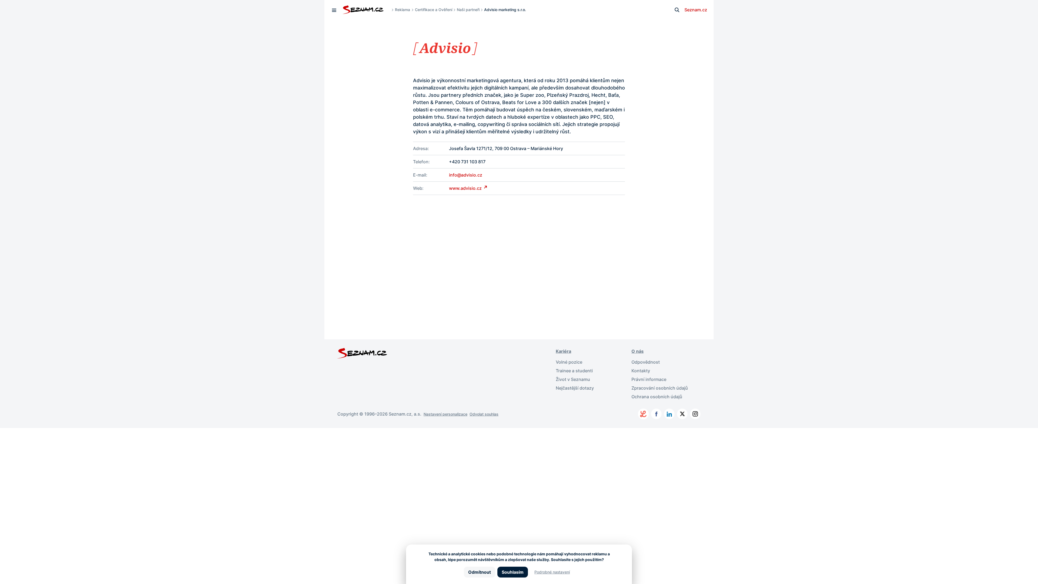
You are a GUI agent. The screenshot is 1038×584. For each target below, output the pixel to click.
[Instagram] (695, 414)
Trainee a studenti (574, 370)
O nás (637, 351)
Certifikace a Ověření (433, 9)
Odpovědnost (645, 362)
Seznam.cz (695, 9)
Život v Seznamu (573, 379)
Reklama (402, 9)
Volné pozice (569, 362)
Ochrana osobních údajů (656, 396)
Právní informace (648, 379)
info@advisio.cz (465, 175)
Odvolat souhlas (484, 414)
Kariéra (563, 351)
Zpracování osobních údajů (659, 388)
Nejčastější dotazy (575, 388)
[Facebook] (656, 414)
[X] (682, 414)
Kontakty (640, 370)
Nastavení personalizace (445, 414)
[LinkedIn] (669, 414)
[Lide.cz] (643, 414)
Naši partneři (468, 9)
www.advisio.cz (466, 188)
